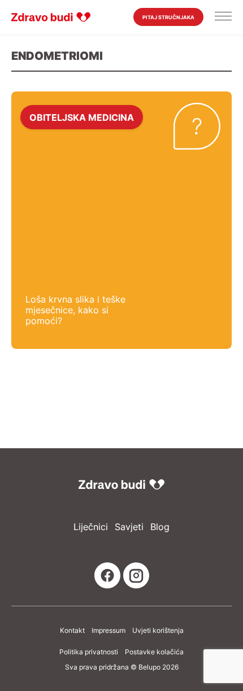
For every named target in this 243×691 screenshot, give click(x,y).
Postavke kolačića (154, 652)
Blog (160, 527)
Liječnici (90, 527)
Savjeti (129, 527)
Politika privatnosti (88, 652)
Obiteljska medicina (81, 117)
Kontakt (72, 631)
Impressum (108, 631)
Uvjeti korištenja (158, 631)
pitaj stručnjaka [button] (168, 17)
